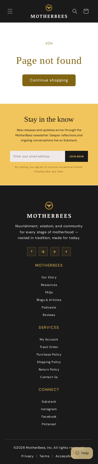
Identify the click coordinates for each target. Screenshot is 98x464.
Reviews (49, 315)
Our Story (49, 277)
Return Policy (49, 370)
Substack (49, 402)
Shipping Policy (49, 362)
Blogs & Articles (49, 300)
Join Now (76, 156)
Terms (44, 456)
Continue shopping (49, 80)
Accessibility (66, 456)
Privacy (27, 456)
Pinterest (49, 424)
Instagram (49, 409)
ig (43, 251)
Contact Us (49, 377)
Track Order (49, 347)
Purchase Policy (49, 355)
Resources (49, 285)
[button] (10, 11)
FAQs (49, 292)
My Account (49, 339)
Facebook (49, 417)
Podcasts (49, 307)
